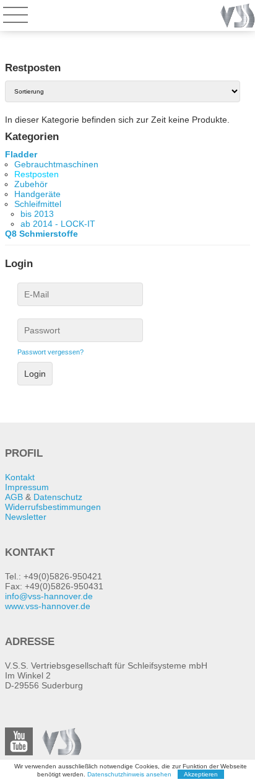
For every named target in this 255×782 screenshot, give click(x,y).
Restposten (36, 174)
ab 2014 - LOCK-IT (57, 224)
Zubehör (31, 184)
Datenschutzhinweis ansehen (129, 774)
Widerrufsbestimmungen (53, 507)
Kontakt (20, 477)
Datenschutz (57, 497)
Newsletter (25, 517)
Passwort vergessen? (50, 352)
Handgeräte (37, 194)
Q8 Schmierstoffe (41, 234)
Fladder (21, 154)
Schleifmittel (37, 204)
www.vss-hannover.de (47, 606)
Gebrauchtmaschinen (56, 164)
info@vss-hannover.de (49, 596)
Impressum (27, 487)
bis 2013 (37, 214)
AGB (14, 497)
